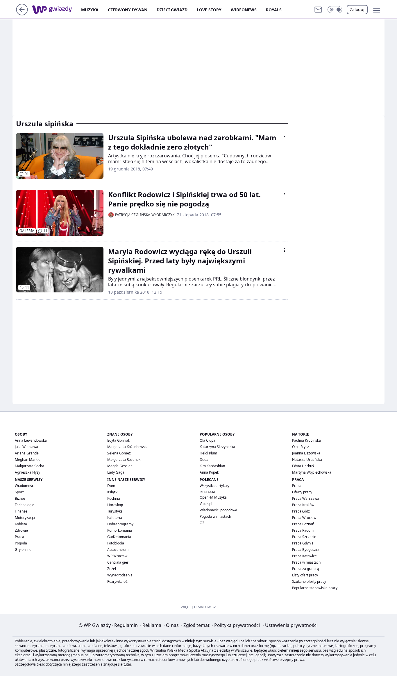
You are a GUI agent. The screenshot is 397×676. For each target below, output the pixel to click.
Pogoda (21, 543)
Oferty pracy (302, 492)
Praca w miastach (306, 562)
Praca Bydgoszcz (305, 549)
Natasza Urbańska (307, 459)
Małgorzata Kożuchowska (128, 446)
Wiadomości (25, 485)
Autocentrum (117, 549)
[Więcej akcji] (284, 136)
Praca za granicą (305, 568)
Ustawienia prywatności (290, 625)
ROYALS (274, 9)
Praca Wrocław (304, 517)
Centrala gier (117, 562)
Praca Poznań (303, 524)
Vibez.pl (206, 503)
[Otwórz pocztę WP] (318, 9)
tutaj (127, 664)
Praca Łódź (301, 511)
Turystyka (115, 511)
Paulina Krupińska (306, 440)
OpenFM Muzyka (213, 497)
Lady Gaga (115, 472)
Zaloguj (357, 9)
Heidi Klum (208, 453)
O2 (202, 522)
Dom (111, 485)
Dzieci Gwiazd (172, 9)
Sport (19, 492)
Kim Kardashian (212, 465)
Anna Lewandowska (31, 440)
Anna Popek (209, 472)
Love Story (209, 9)
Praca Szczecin (304, 536)
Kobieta (21, 524)
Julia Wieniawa (26, 446)
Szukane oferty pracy (309, 581)
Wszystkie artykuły (214, 485)
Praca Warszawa (305, 498)
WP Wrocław (117, 555)
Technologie (24, 504)
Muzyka (90, 9)
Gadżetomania (119, 536)
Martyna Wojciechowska (311, 472)
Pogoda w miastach (215, 516)
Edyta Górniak (118, 440)
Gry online (23, 549)
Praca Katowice (304, 555)
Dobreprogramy (120, 524)
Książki (112, 492)
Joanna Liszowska (306, 453)
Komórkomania (119, 530)
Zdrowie (21, 530)
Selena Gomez (119, 453)
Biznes (20, 498)
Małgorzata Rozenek (123, 459)
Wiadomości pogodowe (218, 510)
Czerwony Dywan (127, 9)
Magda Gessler (119, 465)
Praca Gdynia (303, 543)
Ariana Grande (27, 453)
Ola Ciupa (207, 440)
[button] (335, 9)
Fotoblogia (115, 543)
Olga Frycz (300, 446)
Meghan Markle (27, 459)
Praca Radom (303, 530)
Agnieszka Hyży (27, 472)
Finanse (21, 511)
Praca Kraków (303, 504)
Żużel (111, 568)
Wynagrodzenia (120, 575)
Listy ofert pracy (305, 575)
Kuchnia (113, 498)
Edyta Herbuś (303, 465)
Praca (19, 536)
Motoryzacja (25, 517)
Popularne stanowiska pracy (314, 587)
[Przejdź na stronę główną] (22, 13)
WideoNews (244, 9)
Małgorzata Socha (29, 465)
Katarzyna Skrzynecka (217, 446)
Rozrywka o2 (117, 581)
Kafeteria (114, 517)
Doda (204, 459)
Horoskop (115, 504)
